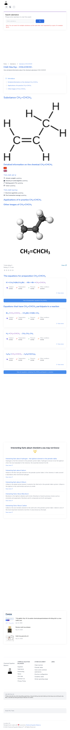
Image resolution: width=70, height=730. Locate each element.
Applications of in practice (19, 85)
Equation (20, 667)
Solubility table (39, 677)
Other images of (16, 89)
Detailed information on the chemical (23, 82)
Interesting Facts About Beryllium (17, 494)
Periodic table (39, 667)
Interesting (21, 671)
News (19, 674)
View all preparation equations (35, 300)
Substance (13, 64)
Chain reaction (39, 665)
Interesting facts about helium (16, 470)
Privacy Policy (22, 681)
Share (63, 265)
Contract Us (21, 679)
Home (5, 64)
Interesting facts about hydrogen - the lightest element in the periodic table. (31, 459)
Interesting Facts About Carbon (16, 506)
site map (20, 676)
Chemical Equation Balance (33, 725)
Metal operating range (41, 679)
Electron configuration (41, 674)
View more (60, 293)
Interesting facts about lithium (16, 482)
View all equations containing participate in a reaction (35, 372)
